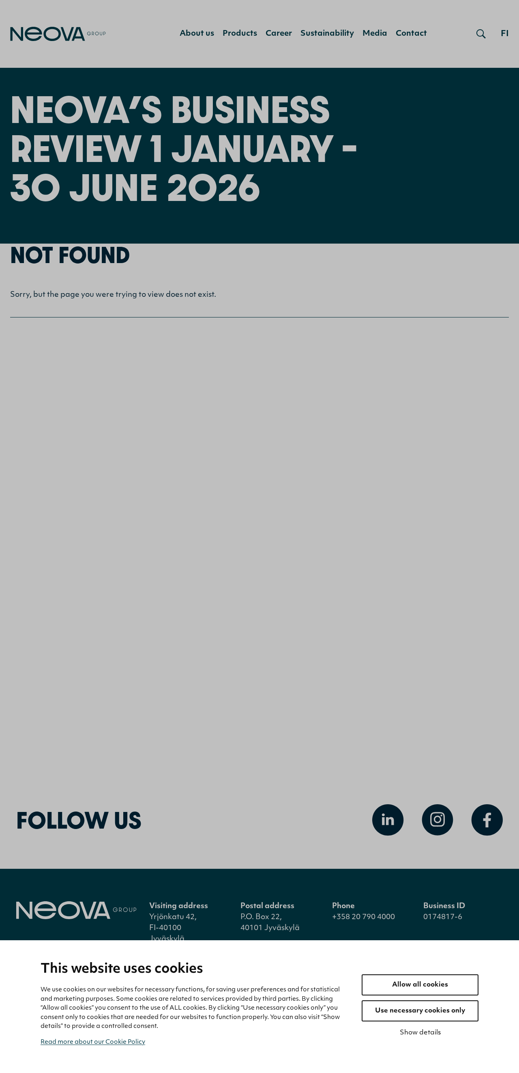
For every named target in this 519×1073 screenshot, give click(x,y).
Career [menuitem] (279, 34)
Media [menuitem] (374, 34)
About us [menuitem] (197, 34)
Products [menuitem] (240, 34)
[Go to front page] (58, 33)
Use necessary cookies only (420, 1011)
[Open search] (481, 34)
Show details (420, 1033)
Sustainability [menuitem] (327, 34)
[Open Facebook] (487, 820)
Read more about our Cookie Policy (93, 1042)
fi (505, 34)
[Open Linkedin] (388, 820)
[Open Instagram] (437, 820)
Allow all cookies (420, 985)
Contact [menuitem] (411, 34)
